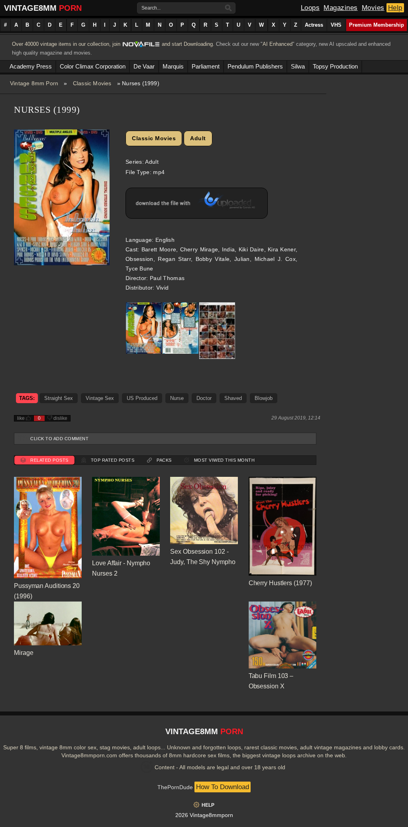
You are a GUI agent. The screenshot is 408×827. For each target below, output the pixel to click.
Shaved (233, 398)
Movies (373, 8)
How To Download (222, 787)
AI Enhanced (277, 44)
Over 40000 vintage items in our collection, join (66, 44)
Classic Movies (92, 83)
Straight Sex (58, 398)
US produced (142, 398)
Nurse (177, 398)
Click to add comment (59, 438)
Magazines (341, 8)
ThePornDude (175, 787)
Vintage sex (100, 398)
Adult (198, 138)
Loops (310, 8)
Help (395, 8)
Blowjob (264, 398)
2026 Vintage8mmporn (204, 815)
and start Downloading (187, 44)
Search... (151, 8)
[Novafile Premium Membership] (141, 46)
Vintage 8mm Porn (34, 83)
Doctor (204, 398)
